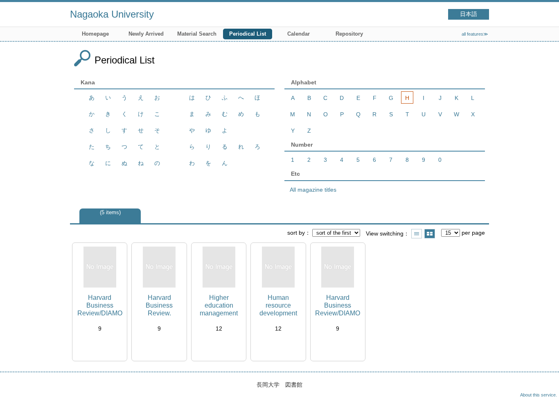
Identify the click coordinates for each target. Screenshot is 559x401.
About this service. (538, 394)
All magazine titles (313, 189)
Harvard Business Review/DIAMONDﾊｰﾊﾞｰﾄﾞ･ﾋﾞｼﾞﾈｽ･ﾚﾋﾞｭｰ (99, 305)
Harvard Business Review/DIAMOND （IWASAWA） (337, 305)
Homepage (95, 34)
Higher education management (219, 305)
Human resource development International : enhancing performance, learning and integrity (278, 305)
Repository (349, 34)
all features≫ (475, 34)
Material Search (196, 34)
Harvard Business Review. (159, 305)
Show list (416, 233)
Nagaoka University (112, 14)
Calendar (298, 34)
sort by (296, 232)
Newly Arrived (146, 34)
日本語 (468, 14)
